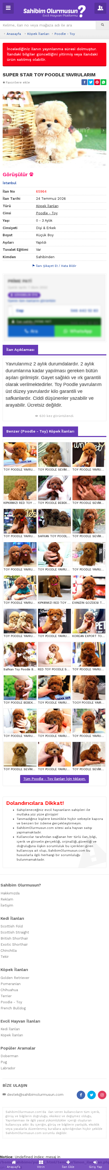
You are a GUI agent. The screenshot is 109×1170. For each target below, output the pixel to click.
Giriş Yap (95, 1167)
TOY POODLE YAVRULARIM (22, 469)
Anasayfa (14, 34)
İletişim (7, 905)
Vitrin (41, 1167)
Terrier (6, 996)
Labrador (8, 1068)
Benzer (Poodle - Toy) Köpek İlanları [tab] (40, 431)
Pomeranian (11, 984)
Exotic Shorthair (14, 944)
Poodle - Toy (64, 34)
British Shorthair (14, 938)
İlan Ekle (68, 1167)
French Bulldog (13, 1008)
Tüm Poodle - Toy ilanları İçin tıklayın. (54, 779)
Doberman (9, 1056)
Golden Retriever (15, 978)
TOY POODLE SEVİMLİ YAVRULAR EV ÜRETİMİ (70, 469)
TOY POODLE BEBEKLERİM (56, 503)
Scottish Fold (12, 926)
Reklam (7, 899)
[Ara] (102, 25)
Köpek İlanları (38, 34)
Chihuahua (9, 990)
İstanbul (9, 183)
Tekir (5, 957)
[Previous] (5, 130)
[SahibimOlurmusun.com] (54, 10)
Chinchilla (9, 951)
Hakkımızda (10, 893)
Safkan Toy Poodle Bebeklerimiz (26, 669)
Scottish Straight (15, 932)
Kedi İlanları (10, 1029)
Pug (4, 1062)
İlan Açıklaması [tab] (20, 349)
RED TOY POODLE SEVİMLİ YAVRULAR (64, 669)
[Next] (103, 130)
